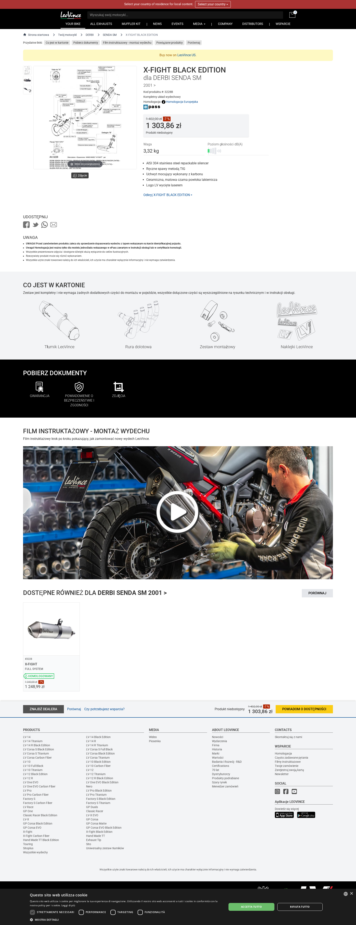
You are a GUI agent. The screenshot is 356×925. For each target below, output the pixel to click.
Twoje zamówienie (286, 765)
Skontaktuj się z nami (288, 737)
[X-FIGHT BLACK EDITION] (27, 70)
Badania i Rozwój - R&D (227, 761)
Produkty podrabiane (225, 778)
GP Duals (92, 807)
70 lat (215, 770)
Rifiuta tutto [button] (300, 907)
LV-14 (26, 737)
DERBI (90, 34)
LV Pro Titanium (96, 794)
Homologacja (283, 753)
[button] (125, 919)
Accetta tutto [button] (251, 907)
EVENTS (177, 24)
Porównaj (194, 42)
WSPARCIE (283, 24)
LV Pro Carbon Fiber (36, 794)
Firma (215, 745)
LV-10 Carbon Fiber (98, 765)
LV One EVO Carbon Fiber (39, 786)
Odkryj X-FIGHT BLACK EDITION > (167, 195)
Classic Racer (94, 811)
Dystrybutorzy (221, 774)
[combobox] (346, 894)
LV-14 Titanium (32, 741)
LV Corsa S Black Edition (38, 749)
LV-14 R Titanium (97, 745)
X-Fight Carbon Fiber (36, 835)
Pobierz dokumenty (85, 42)
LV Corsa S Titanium (36, 753)
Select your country (212, 4)
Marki (215, 753)
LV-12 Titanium (95, 774)
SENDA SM (110, 34)
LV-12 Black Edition (35, 774)
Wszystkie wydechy (35, 852)
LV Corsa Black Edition (100, 753)
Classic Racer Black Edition (40, 815)
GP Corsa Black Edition (37, 823)
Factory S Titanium (98, 803)
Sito (88, 844)
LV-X (26, 819)
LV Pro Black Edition (99, 790)
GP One (28, 811)
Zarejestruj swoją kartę (289, 770)
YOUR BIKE (73, 24)
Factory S (29, 798)
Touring (28, 844)
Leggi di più (68, 905)
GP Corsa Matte (96, 823)
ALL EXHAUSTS (101, 24)
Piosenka (155, 741)
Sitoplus (28, 848)
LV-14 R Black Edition (36, 745)
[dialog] (178, 907)
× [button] (351, 893)
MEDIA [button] (198, 24)
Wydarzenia (219, 741)
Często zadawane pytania (291, 757)
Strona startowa (38, 34)
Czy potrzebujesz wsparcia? (104, 709)
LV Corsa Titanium (98, 757)
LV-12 (90, 770)
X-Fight (27, 831)
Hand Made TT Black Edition (41, 840)
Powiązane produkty (169, 42)
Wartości (217, 757)
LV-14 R (91, 741)
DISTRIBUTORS (252, 24)
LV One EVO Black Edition (102, 782)
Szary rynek (219, 782)
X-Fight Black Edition (99, 831)
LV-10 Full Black (33, 765)
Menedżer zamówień (225, 786)
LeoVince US (186, 55)
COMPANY (225, 24)
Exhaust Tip (93, 840)
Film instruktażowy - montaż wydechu (127, 42)
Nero (89, 786)
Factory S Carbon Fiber (37, 803)
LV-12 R (28, 778)
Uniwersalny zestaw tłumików (105, 848)
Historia (217, 749)
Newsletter (282, 774)
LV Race (28, 807)
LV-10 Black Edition (98, 761)
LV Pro (27, 790)
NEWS (157, 24)
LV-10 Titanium (32, 770)
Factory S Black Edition (100, 798)
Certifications (220, 765)
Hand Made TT (95, 835)
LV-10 (26, 761)
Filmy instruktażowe (288, 761)
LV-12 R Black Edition (99, 778)
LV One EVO (30, 782)
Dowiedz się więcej (287, 809)
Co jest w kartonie (57, 42)
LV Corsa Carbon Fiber (37, 757)
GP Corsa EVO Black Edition (104, 827)
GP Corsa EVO (32, 827)
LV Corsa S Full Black (99, 749)
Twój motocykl (67, 34)
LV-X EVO (92, 815)
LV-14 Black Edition (98, 737)
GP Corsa (92, 819)
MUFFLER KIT (131, 24)
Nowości (217, 737)
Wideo (153, 737)
